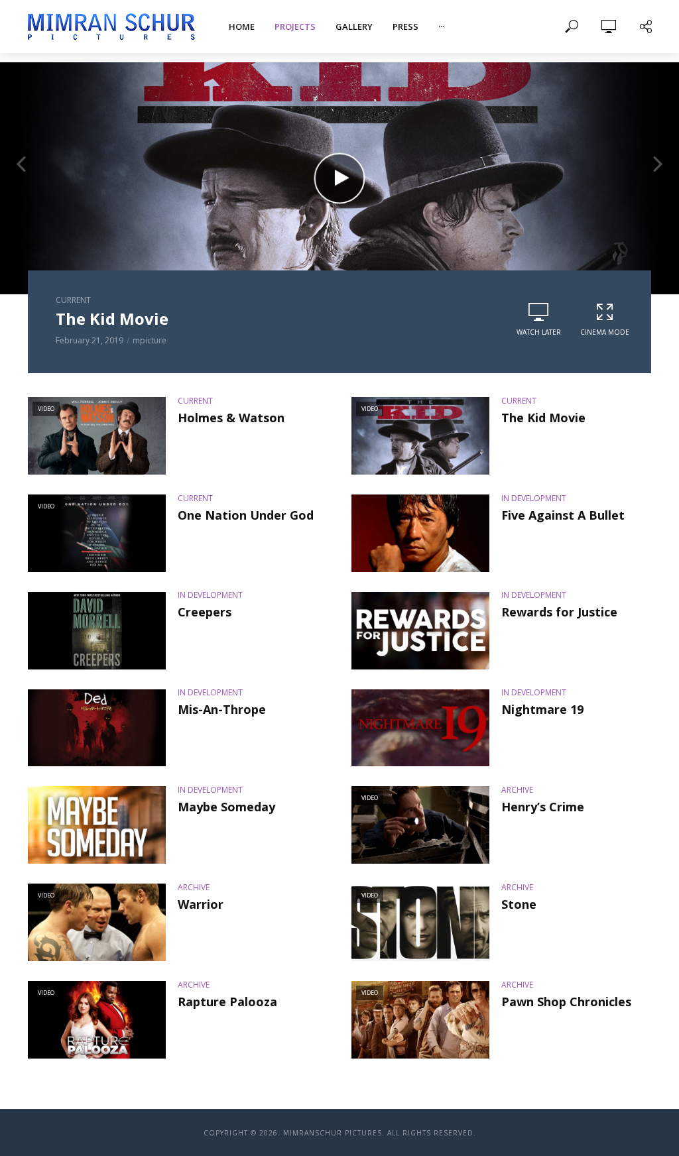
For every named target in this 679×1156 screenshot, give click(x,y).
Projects (295, 26)
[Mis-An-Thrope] (97, 728)
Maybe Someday (226, 807)
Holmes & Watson (126, 319)
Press (405, 26)
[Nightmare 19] (420, 728)
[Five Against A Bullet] (420, 533)
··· (441, 26)
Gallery (354, 26)
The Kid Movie (543, 418)
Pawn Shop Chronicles (566, 1002)
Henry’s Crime (542, 807)
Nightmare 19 (542, 709)
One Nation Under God (246, 515)
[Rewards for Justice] (420, 630)
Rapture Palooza (227, 1002)
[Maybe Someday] (97, 825)
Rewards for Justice (559, 612)
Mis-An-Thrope (222, 709)
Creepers (204, 612)
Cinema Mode (604, 332)
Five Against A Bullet (563, 515)
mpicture (143, 340)
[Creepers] (97, 630)
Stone (518, 904)
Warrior (200, 904)
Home (242, 26)
